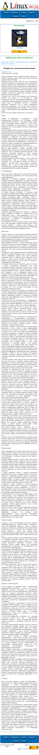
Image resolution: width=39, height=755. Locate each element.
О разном (16, 16)
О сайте (23, 16)
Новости (6, 12)
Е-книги (23, 12)
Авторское (32, 12)
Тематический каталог (22, 62)
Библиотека (15, 12)
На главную (5, 62)
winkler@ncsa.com (6, 72)
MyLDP (12, 62)
